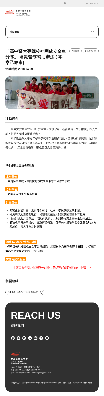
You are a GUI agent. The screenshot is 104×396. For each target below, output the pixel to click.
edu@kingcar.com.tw (22, 372)
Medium (36, 338)
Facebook (13, 338)
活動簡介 (14, 31)
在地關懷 (75, 51)
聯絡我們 (47, 338)
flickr (30, 338)
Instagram (24, 338)
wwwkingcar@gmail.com (41, 372)
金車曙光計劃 (90, 51)
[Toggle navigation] (96, 13)
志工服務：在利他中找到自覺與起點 (23, 292)
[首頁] (18, 13)
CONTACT (93, 3)
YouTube (19, 338)
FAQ (41, 338)
